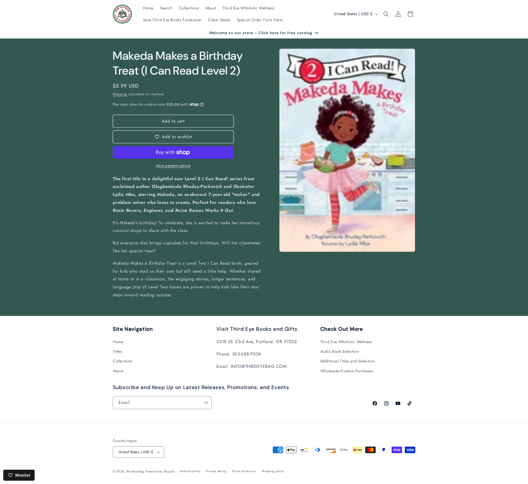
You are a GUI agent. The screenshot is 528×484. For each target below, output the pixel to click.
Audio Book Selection (339, 351)
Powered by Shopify (160, 471)
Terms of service (244, 471)
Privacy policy (216, 471)
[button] (386, 14)
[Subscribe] (205, 402)
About (118, 371)
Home (118, 341)
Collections (123, 361)
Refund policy (190, 471)
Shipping (120, 94)
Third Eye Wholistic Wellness (346, 341)
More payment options (173, 165)
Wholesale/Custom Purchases (346, 371)
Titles (117, 351)
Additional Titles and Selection (347, 361)
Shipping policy (273, 471)
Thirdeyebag (135, 471)
